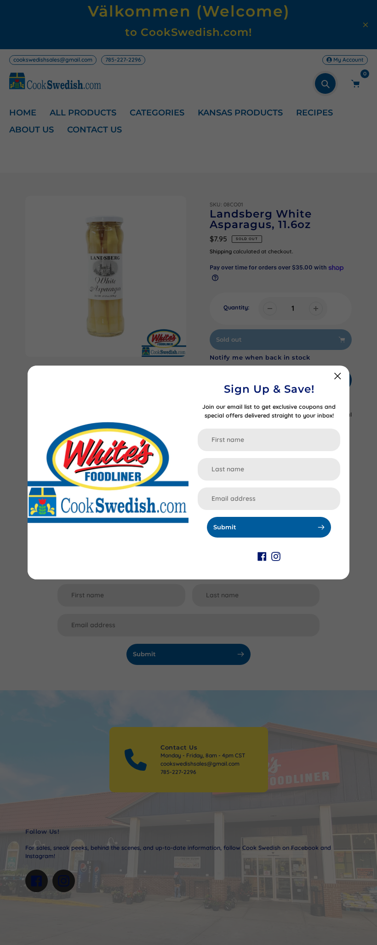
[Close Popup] (337, 376)
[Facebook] (262, 555)
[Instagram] (275, 555)
